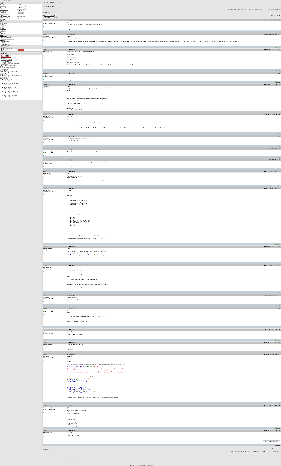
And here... (69, 231)
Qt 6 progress (49, 6)
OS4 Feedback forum (6, 37)
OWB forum (4, 57)
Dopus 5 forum (4, 49)
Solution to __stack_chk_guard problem (76, 287)
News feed (2, 4)
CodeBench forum (5, 46)
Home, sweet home (71, 57)
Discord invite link (4, 14)
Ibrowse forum (4, 53)
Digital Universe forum (6, 48)
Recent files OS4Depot (5, 7)
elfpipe (44, 34)
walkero (45, 84)
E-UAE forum (4, 50)
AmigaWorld (3, 31)
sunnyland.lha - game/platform (11, 83)
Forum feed (3, 6)
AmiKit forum (4, 44)
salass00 (45, 308)
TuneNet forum (4, 64)
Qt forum (3, 58)
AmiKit (2, 27)
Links (1, 15)
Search (1, 75)
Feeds (1, 3)
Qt (59, 2)
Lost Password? (21, 16)
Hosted (1, 35)
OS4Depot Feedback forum (7, 39)
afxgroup (45, 73)
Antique (45, 20)
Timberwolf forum (5, 61)
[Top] (277, 31)
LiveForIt (45, 405)
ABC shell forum (5, 43)
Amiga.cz (2, 33)
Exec (1, 32)
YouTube (76, 109)
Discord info (3, 12)
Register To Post (47, 12)
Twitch (80, 109)
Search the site (3, 77)
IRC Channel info (4, 10)
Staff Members (3, 70)
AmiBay (2, 28)
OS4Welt (2, 20)
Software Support (53, 2)
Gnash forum (4, 52)
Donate (21, 50)
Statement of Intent (4, 68)
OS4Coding (3, 29)
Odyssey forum (4, 56)
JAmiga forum (4, 54)
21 (279, 15)
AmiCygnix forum (5, 41)
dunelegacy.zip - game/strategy (11, 91)
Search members (4, 78)
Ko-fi (68, 109)
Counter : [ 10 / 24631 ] (72, 140)
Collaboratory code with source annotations (77, 299)
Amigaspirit (3, 25)
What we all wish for (71, 59)
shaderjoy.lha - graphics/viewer (11, 95)
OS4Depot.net (3, 17)
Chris (44, 246)
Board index (45, 2)
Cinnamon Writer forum (6, 45)
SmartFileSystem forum (6, 60)
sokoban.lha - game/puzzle (10, 87)
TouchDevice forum (6, 62)
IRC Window (3, 11)
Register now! (21, 18)
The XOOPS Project (149, 465)
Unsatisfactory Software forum (8, 65)
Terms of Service (4, 69)
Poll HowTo (3, 73)
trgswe (44, 171)
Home (1, 2)
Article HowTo (3, 74)
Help (1, 71)
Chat (1, 8)
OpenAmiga (3, 19)
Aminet (2, 24)
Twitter (71, 109)
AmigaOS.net (3, 23)
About (1, 66)
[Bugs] (8, 17)
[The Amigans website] (5, 0)
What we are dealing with (73, 62)
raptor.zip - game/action (9, 79)
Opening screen (70, 54)
